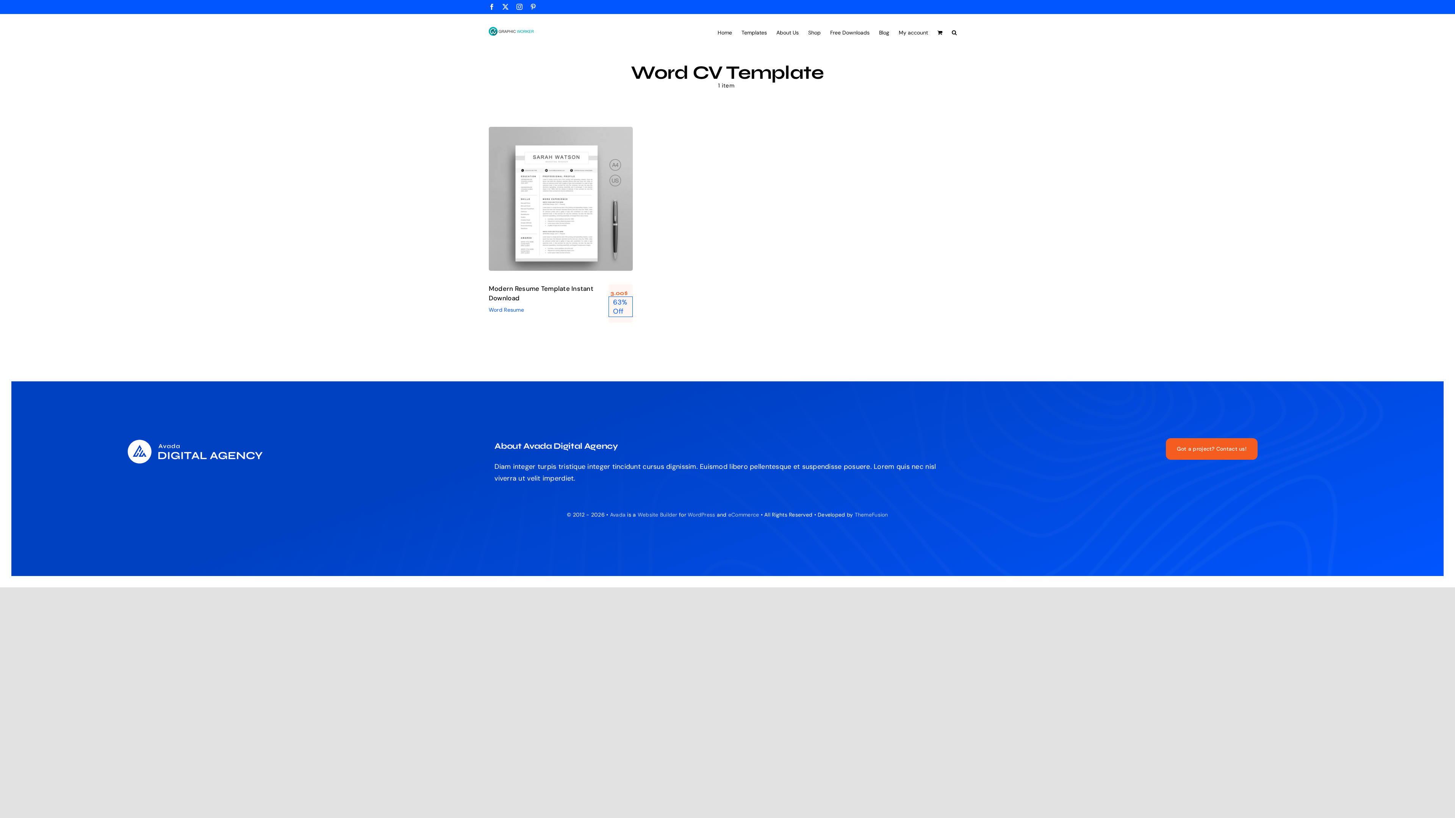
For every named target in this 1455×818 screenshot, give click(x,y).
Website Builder (657, 514)
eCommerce (743, 514)
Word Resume (560, 211)
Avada (618, 514)
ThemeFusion (871, 514)
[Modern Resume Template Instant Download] (561, 199)
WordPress (701, 514)
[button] (954, 32)
